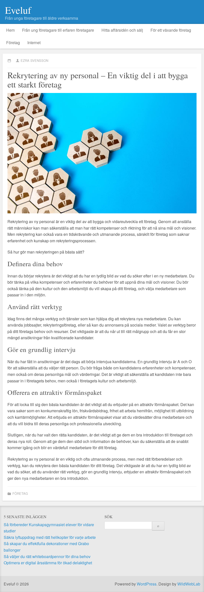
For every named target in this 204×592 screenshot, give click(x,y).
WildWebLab (188, 584)
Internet (34, 42)
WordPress (146, 584)
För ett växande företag (171, 30)
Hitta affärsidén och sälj (122, 30)
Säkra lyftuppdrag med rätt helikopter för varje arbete (50, 537)
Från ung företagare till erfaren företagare (58, 30)
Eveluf (18, 9)
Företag (13, 42)
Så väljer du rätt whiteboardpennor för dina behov (47, 556)
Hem (10, 30)
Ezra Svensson (34, 60)
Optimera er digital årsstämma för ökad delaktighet (48, 563)
